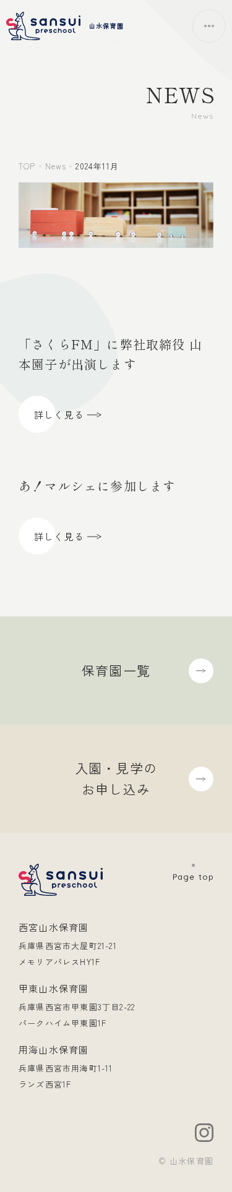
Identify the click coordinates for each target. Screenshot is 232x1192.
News (56, 166)
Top (27, 166)
